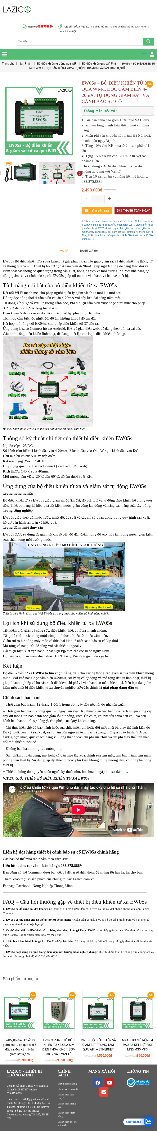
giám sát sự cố (102, 231)
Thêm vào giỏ (99, 211)
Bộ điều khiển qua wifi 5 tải (99, 63)
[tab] (64, 250)
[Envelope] (103, 1092)
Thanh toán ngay (136, 210)
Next (79, 173)
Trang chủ (8, 63)
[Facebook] (97, 1082)
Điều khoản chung (67, 1083)
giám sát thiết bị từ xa (123, 231)
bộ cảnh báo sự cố (101, 221)
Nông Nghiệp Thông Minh (53, 886)
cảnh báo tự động (100, 224)
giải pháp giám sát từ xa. (127, 228)
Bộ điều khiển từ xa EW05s (127, 221)
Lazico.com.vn (84, 879)
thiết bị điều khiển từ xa (132, 235)
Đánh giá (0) (89, 250)
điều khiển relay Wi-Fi (122, 224)
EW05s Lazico (105, 228)
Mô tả (64, 250)
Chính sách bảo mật (68, 1089)
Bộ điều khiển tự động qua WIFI (57, 63)
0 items (143, 53)
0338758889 (45, 26)
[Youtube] (109, 1082)
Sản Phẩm (25, 63)
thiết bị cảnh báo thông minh (103, 235)
